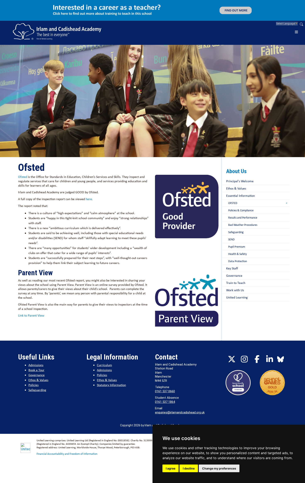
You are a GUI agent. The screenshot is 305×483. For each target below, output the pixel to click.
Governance (234, 275)
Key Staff (232, 268)
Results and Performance (242, 217)
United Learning (237, 297)
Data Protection (237, 261)
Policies (33, 385)
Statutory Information (111, 385)
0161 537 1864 (165, 402)
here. (90, 199)
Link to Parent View (31, 315)
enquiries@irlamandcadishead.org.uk (180, 412)
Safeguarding (236, 232)
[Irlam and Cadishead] (57, 31)
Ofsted (22, 177)
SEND (231, 239)
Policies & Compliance (241, 210)
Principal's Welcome (240, 181)
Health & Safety (237, 254)
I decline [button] (189, 468)
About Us (236, 171)
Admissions (35, 365)
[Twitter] (231, 359)
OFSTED (232, 203)
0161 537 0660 (165, 391)
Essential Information (240, 195)
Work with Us (235, 290)
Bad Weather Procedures (242, 225)
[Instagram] (244, 359)
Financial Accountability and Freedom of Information (67, 454)
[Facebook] (256, 359)
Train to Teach (235, 283)
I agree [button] (170, 468)
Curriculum (104, 365)
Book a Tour (36, 370)
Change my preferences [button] (219, 468)
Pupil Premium (236, 246)
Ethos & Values (236, 188)
